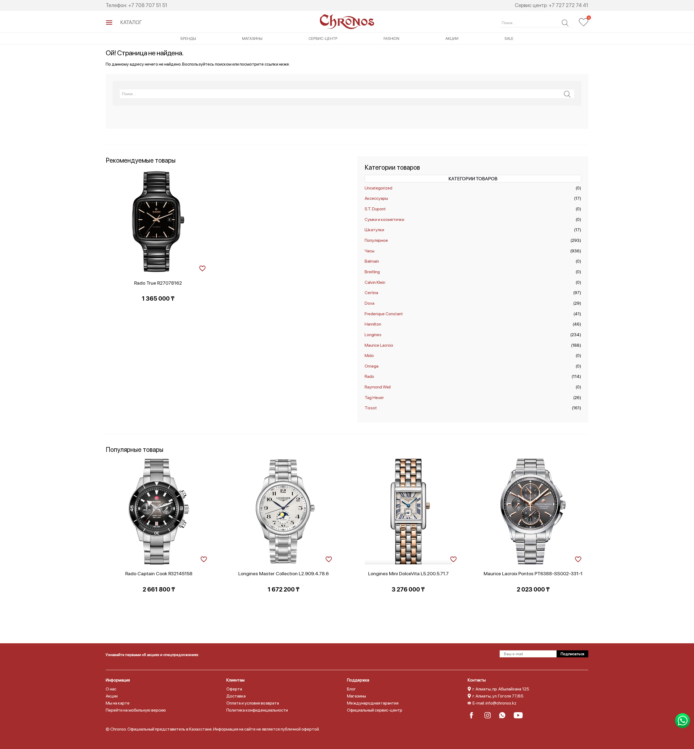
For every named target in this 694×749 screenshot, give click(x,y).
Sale (509, 38)
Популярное (376, 240)
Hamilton (373, 324)
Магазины (252, 38)
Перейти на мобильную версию (136, 710)
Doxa (369, 303)
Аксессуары (376, 198)
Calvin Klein (375, 282)
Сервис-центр (323, 38)
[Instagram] (489, 715)
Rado (369, 376)
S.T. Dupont (375, 208)
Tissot (371, 407)
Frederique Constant (384, 313)
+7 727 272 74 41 (568, 5)
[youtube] (518, 715)
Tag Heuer (374, 397)
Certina (371, 292)
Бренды (188, 38)
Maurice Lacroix (379, 345)
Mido (369, 355)
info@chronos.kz (501, 703)
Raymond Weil (378, 387)
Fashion (391, 38)
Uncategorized (378, 188)
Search (565, 23)
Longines (373, 334)
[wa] (504, 715)
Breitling (372, 271)
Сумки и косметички (384, 219)
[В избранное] (202, 267)
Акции (451, 38)
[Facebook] (474, 715)
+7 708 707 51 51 (147, 5)
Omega (371, 366)
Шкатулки (374, 229)
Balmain (372, 261)
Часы (369, 250)
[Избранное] (583, 22)
